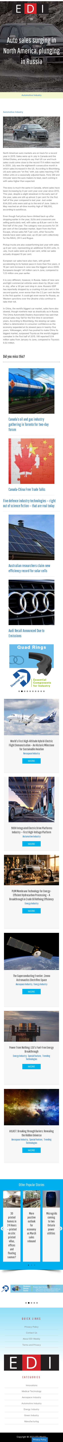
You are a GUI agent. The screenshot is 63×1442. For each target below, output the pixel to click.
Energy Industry (31, 903)
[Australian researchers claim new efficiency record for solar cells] (31, 537)
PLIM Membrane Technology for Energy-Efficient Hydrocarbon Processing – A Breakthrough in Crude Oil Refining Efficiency (31, 895)
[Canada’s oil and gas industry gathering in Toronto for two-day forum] (31, 391)
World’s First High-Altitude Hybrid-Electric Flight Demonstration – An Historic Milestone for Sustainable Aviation (31, 745)
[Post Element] (12, 1226)
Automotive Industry (32, 95)
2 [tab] (31, 1265)
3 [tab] (34, 1265)
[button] (19, 691)
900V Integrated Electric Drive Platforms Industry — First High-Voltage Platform (31, 830)
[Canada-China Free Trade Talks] (31, 461)
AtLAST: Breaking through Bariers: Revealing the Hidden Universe (31, 1133)
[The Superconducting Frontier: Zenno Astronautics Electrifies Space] (31, 951)
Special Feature (34, 1055)
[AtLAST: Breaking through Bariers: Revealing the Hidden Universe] (31, 1107)
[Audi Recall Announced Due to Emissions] (31, 602)
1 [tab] (28, 1265)
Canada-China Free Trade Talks (27, 489)
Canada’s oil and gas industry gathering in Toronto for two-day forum (29, 424)
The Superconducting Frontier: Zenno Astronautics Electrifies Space (31, 977)
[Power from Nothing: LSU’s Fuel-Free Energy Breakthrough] (31, 1026)
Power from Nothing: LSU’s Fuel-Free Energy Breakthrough (31, 1049)
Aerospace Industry (31, 753)
